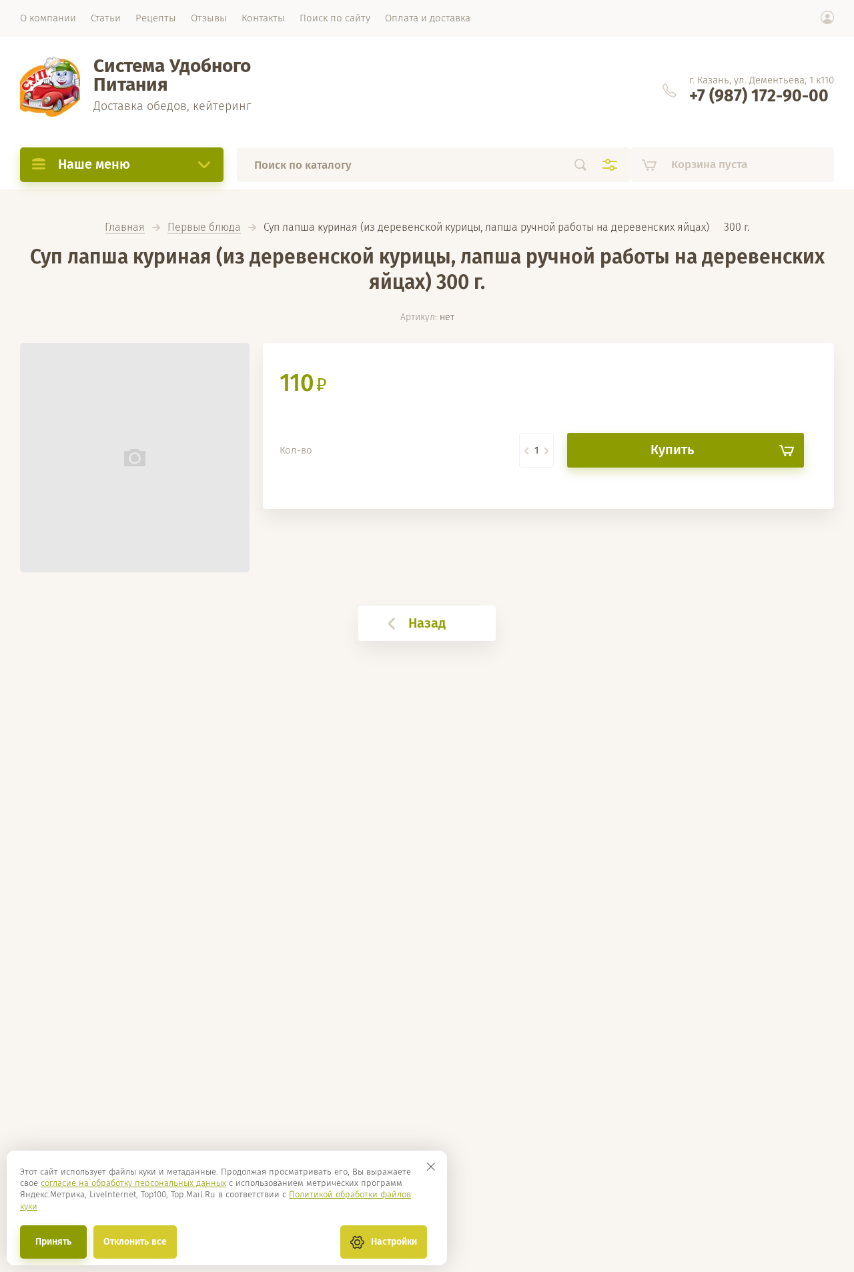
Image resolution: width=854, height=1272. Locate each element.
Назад (427, 623)
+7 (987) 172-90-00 (759, 96)
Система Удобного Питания (172, 75)
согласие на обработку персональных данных (133, 1183)
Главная (125, 227)
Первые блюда (204, 227)
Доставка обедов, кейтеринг (172, 106)
